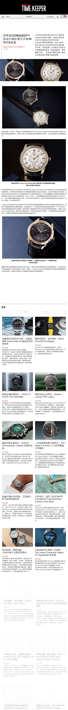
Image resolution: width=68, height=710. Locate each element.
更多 (3, 307)
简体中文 (22, 47)
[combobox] (12, 312)
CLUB (61, 17)
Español (11, 47)
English (5, 47)
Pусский (16, 47)
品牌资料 (29, 16)
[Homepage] (3, 16)
